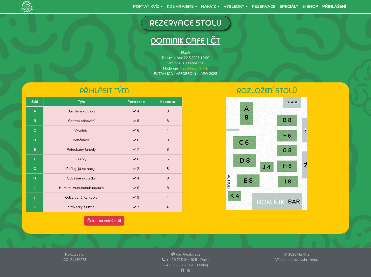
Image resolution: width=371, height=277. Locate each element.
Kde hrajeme (180, 6)
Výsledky (234, 6)
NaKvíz (208, 6)
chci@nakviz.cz (188, 254)
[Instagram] (188, 270)
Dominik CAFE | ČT (185, 40)
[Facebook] (182, 270)
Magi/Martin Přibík (194, 68)
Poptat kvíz (146, 6)
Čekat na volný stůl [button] (104, 221)
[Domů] (26, 6)
